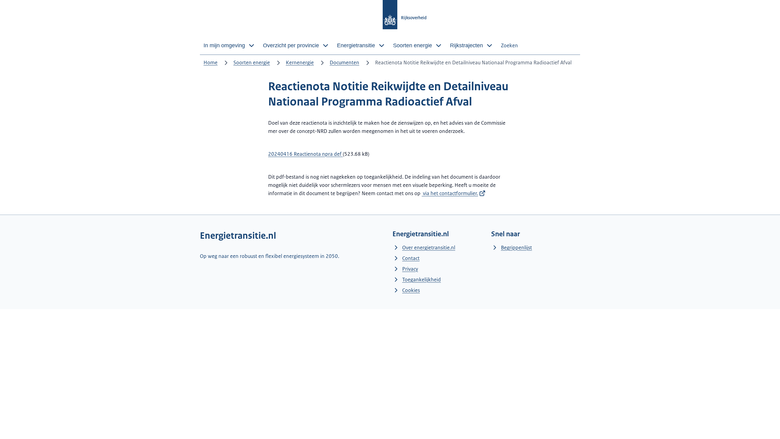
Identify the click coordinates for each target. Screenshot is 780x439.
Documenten (344, 62)
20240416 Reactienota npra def (305, 154)
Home (211, 62)
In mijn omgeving (224, 45)
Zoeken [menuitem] (509, 45)
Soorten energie (412, 45)
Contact (411, 258)
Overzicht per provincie (291, 45)
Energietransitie (356, 45)
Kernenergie (300, 62)
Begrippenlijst (516, 247)
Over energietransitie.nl (428, 247)
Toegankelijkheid (421, 279)
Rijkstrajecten (466, 45)
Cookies (411, 290)
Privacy (410, 269)
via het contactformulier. (450, 193)
